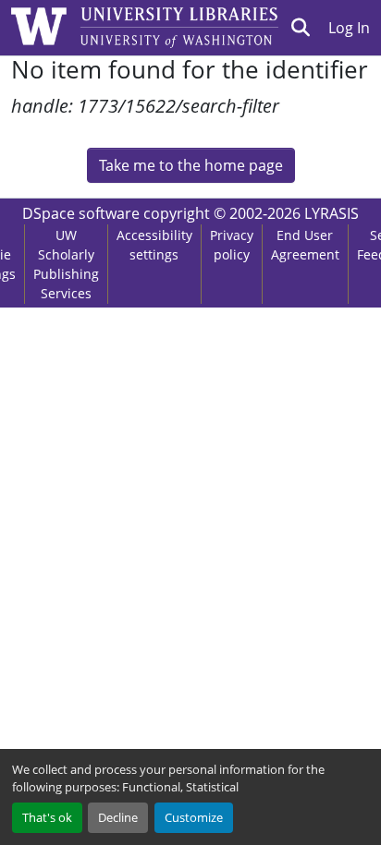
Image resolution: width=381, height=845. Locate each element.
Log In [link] (349, 28)
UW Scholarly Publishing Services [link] (66, 264)
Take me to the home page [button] (191, 165)
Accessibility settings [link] (154, 244)
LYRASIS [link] (331, 213)
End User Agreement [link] (305, 244)
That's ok (47, 817)
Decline (118, 817)
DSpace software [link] (81, 213)
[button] (301, 27)
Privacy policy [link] (231, 244)
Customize (194, 817)
